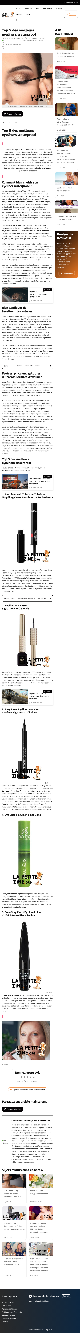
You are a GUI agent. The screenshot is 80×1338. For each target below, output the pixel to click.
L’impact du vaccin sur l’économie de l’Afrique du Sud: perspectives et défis (39, 1227)
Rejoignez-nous (72, 2)
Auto (37, 8)
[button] (16, 20)
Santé (27, 14)
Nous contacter (8, 1302)
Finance (59, 8)
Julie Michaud (43, 1120)
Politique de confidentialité (12, 1312)
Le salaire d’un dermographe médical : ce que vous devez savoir (14, 1226)
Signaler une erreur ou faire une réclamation (28, 1090)
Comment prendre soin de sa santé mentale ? (66, 217)
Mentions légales (8, 1315)
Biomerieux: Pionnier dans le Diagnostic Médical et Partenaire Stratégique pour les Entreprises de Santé (39, 1264)
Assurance (27, 8)
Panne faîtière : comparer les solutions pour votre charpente (40, 481)
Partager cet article (13, 114)
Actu (18, 8)
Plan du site (6, 1306)
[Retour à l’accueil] (8, 14)
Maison (18, 14)
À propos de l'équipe (9, 1309)
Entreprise (47, 8)
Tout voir (66, 1296)
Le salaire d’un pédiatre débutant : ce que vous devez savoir (13, 1261)
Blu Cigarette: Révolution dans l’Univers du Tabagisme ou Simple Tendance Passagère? (66, 156)
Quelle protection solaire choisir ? (64, 189)
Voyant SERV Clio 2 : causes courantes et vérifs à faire (38, 294)
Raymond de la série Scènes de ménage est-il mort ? (65, 122)
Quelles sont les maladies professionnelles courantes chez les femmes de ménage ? (66, 87)
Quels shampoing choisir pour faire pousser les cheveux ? (13, 1193)
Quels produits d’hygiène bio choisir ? (39, 1192)
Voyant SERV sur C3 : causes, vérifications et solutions (39, 696)
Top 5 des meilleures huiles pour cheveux (65, 54)
